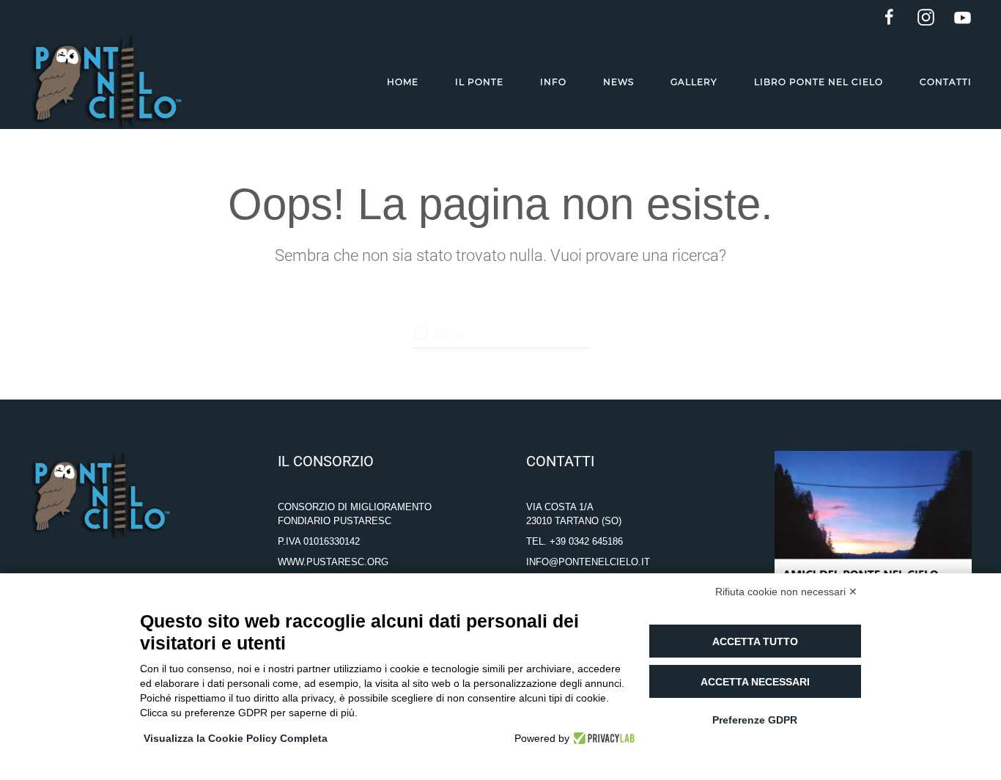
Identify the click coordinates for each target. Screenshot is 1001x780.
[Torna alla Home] (105, 81)
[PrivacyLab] (602, 738)
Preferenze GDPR (754, 720)
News (618, 81)
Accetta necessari (755, 682)
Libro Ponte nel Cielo (818, 81)
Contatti (946, 81)
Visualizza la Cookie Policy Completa (236, 738)
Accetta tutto (755, 641)
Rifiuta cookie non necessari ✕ (786, 591)
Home (402, 81)
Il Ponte (479, 81)
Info (553, 81)
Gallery (694, 81)
